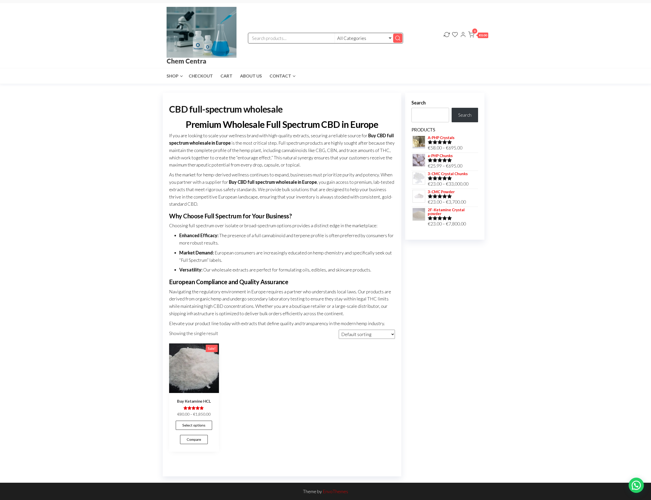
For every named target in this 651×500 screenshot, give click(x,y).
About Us (251, 76)
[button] (478, 36)
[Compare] (447, 35)
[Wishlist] (455, 35)
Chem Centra (186, 61)
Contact (280, 76)
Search (418, 102)
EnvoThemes (335, 491)
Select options (193, 425)
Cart (226, 76)
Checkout (201, 76)
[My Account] (463, 35)
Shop (173, 76)
